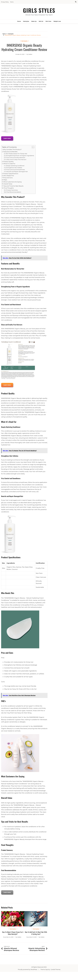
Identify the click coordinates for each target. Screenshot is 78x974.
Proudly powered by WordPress (27, 969)
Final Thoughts (9, 188)
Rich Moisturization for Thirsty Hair (16, 153)
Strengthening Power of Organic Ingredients (20, 155)
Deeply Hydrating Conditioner (15, 165)
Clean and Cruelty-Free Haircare (16, 159)
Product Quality (8, 161)
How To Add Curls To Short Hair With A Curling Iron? (36, 933)
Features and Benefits (10, 151)
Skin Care (48, 21)
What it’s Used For (9, 163)
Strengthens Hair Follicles (14, 167)
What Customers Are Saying (12, 182)
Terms (11, 2)
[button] (32, 147)
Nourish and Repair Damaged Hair (17, 171)
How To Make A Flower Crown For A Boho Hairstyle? (12, 933)
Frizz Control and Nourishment (15, 157)
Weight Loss (57, 21)
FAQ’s (5, 180)
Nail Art (41, 21)
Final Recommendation (13, 192)
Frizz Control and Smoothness (15, 169)
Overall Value (8, 184)
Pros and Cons (8, 177)
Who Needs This (8, 175)
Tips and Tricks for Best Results (13, 186)
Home (19, 21)
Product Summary (12, 190)
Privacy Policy (5, 2)
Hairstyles (26, 21)
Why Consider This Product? (12, 149)
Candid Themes (55, 969)
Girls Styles (39, 10)
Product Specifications (10, 173)
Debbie (30, 54)
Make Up (33, 21)
